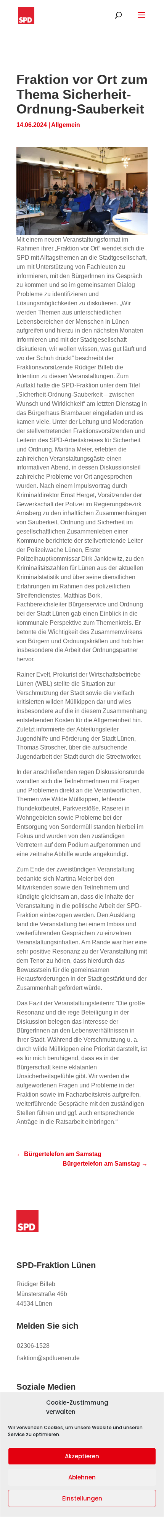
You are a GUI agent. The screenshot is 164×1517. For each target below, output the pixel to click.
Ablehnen (82, 1477)
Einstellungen (82, 1498)
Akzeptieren (82, 1456)
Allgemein (65, 125)
